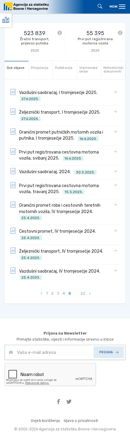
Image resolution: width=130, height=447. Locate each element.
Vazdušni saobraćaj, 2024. (57, 171)
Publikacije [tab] (64, 68)
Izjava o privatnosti (81, 420)
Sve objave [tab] (15, 68)
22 (82, 293)
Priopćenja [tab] (39, 68)
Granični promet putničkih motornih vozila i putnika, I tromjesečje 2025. (61, 135)
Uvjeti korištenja (45, 420)
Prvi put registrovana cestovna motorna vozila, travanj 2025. (59, 188)
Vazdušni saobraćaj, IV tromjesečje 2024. (60, 274)
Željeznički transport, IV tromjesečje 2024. (62, 254)
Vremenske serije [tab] (88, 69)
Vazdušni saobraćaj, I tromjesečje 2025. (59, 95)
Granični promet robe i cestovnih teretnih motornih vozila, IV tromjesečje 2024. (59, 211)
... (75, 293)
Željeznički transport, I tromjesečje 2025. (60, 115)
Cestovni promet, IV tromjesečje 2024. (58, 234)
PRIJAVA (106, 352)
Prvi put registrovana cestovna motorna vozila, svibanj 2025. (59, 155)
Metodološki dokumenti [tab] (113, 69)
